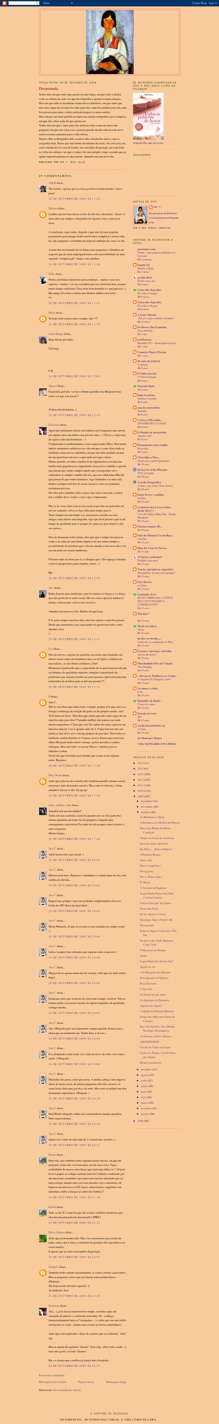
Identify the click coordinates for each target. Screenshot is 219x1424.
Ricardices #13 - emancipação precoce (157, 343)
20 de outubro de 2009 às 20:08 (74, 1038)
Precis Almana (57, 1232)
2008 (141, 1121)
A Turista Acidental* (150, 557)
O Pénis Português (147, 377)
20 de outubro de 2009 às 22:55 (74, 1366)
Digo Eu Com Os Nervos (152, 548)
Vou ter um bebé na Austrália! (155, 569)
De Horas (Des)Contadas (152, 327)
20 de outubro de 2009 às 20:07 (74, 1013)
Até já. (141, 629)
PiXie (52, 274)
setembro (146, 1069)
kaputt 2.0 (143, 265)
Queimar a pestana (147, 398)
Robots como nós (146, 280)
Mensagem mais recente (53, 1382)
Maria (52, 313)
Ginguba (54, 1267)
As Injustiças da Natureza (154, 1000)
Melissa (53, 208)
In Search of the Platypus (152, 469)
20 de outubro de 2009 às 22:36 (74, 1296)
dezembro (147, 801)
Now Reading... (146, 666)
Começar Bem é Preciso (152, 352)
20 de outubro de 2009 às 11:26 (74, 264)
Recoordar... (144, 448)
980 (139, 716)
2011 (141, 785)
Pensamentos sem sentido (153, 445)
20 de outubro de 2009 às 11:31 (74, 303)
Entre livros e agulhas (151, 494)
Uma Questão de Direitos (154, 978)
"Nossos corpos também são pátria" (156, 318)
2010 (141, 791)
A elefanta (143, 364)
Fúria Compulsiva (150, 866)
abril (144, 1097)
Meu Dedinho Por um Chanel (155, 663)
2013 (141, 774)
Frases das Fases (149, 908)
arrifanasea (145, 339)
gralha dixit (145, 277)
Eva (51, 649)
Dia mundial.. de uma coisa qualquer (156, 572)
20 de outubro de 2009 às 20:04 (74, 860)
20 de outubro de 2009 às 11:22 (74, 199)
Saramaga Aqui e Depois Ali (156, 920)
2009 (141, 796)
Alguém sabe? (145, 435)
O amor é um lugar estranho (155, 651)
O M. (140, 691)
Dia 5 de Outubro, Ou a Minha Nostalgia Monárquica (157, 1029)
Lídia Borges (56, 334)
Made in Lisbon (147, 626)
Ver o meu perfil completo (151, 228)
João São (142, 538)
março (145, 1103)
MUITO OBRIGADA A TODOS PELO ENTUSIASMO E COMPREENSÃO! (155, 601)
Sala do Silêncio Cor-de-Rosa (155, 535)
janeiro (145, 1114)
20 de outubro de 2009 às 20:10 (74, 1098)
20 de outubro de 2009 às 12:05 (74, 376)
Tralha (143, 956)
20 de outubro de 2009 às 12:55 (74, 578)
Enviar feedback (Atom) (67, 1390)
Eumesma (54, 425)
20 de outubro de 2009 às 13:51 (74, 687)
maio (144, 1091)
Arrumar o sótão (148, 688)
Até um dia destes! (147, 654)
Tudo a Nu (146, 860)
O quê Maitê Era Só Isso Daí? (156, 961)
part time (142, 585)
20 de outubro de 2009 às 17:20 (74, 765)
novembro (147, 806)
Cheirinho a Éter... (149, 457)
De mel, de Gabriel (149, 361)
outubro (146, 812)
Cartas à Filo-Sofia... (150, 420)
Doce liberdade (145, 330)
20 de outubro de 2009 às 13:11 (74, 639)
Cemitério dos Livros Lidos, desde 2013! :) (154, 509)
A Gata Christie (147, 315)
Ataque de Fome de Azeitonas (157, 838)
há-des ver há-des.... (149, 638)
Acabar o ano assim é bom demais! (155, 485)
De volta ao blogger (147, 293)
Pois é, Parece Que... (151, 877)
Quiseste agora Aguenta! (154, 843)
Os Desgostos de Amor (153, 994)
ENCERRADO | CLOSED (152, 423)
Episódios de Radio (149, 701)
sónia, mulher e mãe (60, 805)
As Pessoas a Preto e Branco (156, 1036)
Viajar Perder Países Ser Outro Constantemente (157, 895)
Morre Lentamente (150, 1062)
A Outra (142, 729)
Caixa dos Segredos (149, 290)
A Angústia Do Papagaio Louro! (154, 679)
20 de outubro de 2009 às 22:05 (74, 1257)
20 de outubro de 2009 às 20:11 (74, 1145)
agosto (145, 1075)
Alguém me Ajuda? (151, 1006)
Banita (52, 1154)
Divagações (146, 871)
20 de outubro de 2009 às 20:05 (74, 885)
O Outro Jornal (147, 373)
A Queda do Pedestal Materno (157, 1011)
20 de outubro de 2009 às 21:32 (74, 1223)
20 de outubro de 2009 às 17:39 (74, 795)
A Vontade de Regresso (153, 888)
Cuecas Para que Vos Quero (155, 903)
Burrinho (142, 411)
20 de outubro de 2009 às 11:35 (74, 324)
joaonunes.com (146, 249)
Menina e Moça (145, 268)
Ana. (51, 588)
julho (144, 1080)
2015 (141, 763)
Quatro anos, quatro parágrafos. (154, 460)
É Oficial (145, 882)
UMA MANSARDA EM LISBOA (157, 744)
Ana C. (52, 848)
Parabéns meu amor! (148, 560)
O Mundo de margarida (152, 432)
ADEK (52, 183)
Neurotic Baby (146, 386)
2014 (141, 768)
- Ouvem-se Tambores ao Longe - (157, 676)
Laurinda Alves (147, 594)
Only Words (55, 775)
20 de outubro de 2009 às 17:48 (74, 839)
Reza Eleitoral (148, 983)
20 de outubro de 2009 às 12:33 (74, 415)
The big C (143, 614)
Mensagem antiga (116, 1382)
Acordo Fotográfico (149, 482)
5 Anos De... (147, 989)
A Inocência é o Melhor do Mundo (160, 822)
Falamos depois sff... (149, 526)
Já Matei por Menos (150, 738)
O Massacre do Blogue (153, 950)
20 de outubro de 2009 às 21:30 (74, 1197)
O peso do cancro (146, 704)
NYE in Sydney (146, 473)
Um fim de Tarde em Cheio (155, 1047)
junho (144, 1086)
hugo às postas (146, 395)
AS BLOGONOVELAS (151, 726)
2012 (141, 780)
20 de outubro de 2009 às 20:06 (74, 936)
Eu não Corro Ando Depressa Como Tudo (156, 943)
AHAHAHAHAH (149, 1042)
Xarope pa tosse (147, 713)
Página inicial (86, 1382)
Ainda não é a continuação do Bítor (155, 642)
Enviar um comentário (52, 1375)
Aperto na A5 (147, 967)
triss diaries (145, 582)
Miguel (53, 386)
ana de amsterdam (149, 407)
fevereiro (146, 1108)
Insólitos (142, 498)
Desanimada (147, 925)
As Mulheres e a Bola (152, 817)
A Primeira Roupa (150, 854)
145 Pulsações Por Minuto (155, 972)
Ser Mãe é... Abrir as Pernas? (156, 849)
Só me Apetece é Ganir (153, 914)
